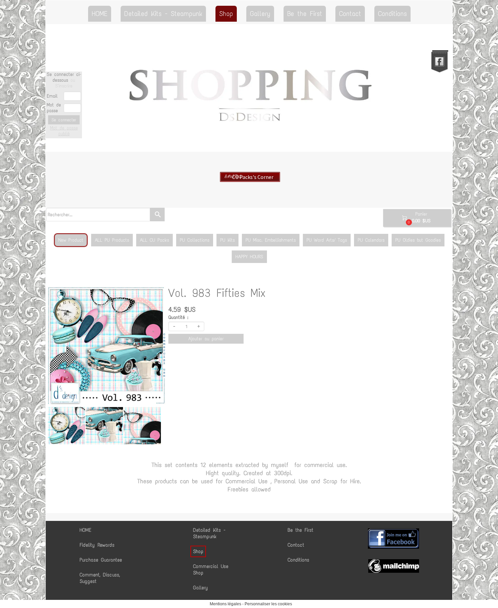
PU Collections (194, 240)
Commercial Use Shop (210, 569)
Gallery (260, 13)
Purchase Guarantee (101, 560)
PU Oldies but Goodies (418, 240)
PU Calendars (371, 240)
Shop (226, 13)
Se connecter (63, 120)
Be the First (304, 13)
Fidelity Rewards (97, 545)
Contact (350, 13)
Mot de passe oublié (64, 131)
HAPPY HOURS (249, 257)
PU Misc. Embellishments (271, 240)
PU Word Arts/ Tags (327, 240)
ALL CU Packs (154, 240)
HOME (99, 13)
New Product (70, 240)
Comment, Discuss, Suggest (100, 578)
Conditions (392, 13)
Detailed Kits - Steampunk (163, 13)
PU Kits (227, 240)
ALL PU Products (112, 240)
